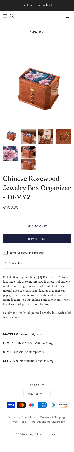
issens (37, 32)
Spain (34, 394)
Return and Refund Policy (48, 421)
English (34, 385)
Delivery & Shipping (52, 417)
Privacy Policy (18, 421)
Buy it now (37, 239)
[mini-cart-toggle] (67, 16)
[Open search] (12, 16)
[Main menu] (5, 16)
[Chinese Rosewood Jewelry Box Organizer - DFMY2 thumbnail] (10, 136)
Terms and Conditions (21, 417)
